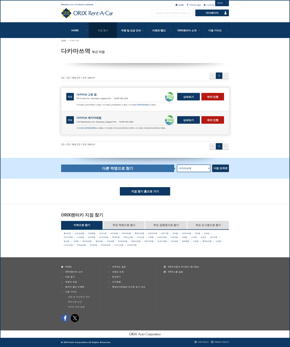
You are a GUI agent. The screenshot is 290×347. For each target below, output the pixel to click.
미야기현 (103, 233)
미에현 (184, 237)
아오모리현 (79, 233)
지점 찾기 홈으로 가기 (145, 191)
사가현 (218, 241)
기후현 (151, 237)
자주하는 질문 (195, 5)
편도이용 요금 (75, 302)
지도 (70, 96)
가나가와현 (68, 237)
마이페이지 (212, 12)
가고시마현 (118, 245)
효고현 (66, 241)
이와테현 (91, 233)
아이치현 (174, 237)
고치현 (196, 241)
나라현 (76, 241)
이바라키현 (152, 233)
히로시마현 (135, 241)
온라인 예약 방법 (76, 307)
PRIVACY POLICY (222, 342)
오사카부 (213, 237)
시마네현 (110, 241)
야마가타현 (126, 233)
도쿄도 (207, 233)
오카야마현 (122, 241)
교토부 (203, 237)
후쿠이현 (116, 237)
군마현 (175, 233)
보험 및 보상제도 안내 (79, 297)
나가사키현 (68, 245)
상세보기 (188, 96)
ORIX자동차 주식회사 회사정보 (183, 267)
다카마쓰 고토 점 (87, 94)
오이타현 (93, 245)
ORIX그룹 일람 (175, 272)
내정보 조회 (118, 272)
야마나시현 (128, 237)
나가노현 (140, 237)
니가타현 (80, 237)
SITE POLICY (203, 342)
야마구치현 (149, 241)
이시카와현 (103, 237)
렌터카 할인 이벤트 (74, 287)
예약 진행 (213, 96)
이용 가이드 (215, 30)
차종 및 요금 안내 (131, 30)
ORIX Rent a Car (87, 13)
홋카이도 (67, 233)
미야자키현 (105, 245)
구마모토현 (81, 245)
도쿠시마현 (162, 241)
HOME (181, 5)
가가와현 (174, 241)
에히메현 (185, 241)
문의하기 (116, 277)
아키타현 (114, 233)
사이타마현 (186, 233)
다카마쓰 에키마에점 (89, 117)
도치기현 (164, 233)
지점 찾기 (103, 30)
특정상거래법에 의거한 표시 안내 (128, 287)
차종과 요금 (71, 282)
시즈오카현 (162, 237)
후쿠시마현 (139, 233)
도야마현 (91, 237)
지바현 (197, 233)
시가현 (194, 237)
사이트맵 (210, 5)
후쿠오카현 (207, 241)
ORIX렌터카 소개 (187, 30)
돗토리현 (99, 241)
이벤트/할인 (159, 30)
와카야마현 (87, 241)
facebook (65, 318)
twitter (75, 318)
